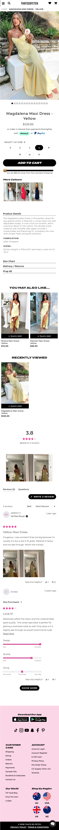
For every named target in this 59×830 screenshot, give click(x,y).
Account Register (39, 753)
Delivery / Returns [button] (13, 266)
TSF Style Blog (11, 793)
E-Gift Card (37, 757)
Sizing (8, 756)
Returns (9, 764)
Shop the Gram (11, 797)
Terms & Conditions (38, 827)
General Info (11, 772)
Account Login (38, 749)
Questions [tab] (23, 490)
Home (4, 9)
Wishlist (35, 773)
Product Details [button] (12, 213)
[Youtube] (27, 731)
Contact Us (10, 780)
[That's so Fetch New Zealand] (47, 810)
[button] (10, 147)
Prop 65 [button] (7, 271)
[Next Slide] (51, 467)
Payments (10, 768)
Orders (8, 760)
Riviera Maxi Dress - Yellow (10, 342)
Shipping (9, 752)
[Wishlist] (50, 3)
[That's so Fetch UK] (37, 810)
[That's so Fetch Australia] (37, 796)
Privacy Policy (38, 761)
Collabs (8, 801)
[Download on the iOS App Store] (20, 721)
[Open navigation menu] (3, 3)
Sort (29, 506)
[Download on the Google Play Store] (38, 721)
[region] (29, 467)
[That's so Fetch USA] (47, 796)
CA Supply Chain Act (41, 769)
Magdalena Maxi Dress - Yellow (26, 9)
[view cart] (56, 3)
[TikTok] (16, 731)
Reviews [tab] (9, 490)
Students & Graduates (15, 776)
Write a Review (44, 497)
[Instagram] (21, 731)
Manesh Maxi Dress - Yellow (40, 342)
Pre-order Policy (39, 765)
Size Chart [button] (9, 261)
